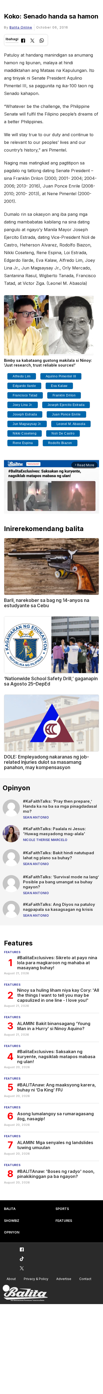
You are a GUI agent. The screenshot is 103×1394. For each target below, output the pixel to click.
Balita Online (21, 27)
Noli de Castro (63, 433)
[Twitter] (32, 41)
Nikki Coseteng (24, 433)
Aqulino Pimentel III (61, 376)
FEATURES (63, 1221)
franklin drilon (64, 395)
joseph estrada (25, 414)
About (11, 1279)
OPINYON (11, 1232)
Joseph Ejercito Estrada (66, 405)
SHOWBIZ (11, 1221)
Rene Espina (23, 443)
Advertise (63, 1279)
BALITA (10, 1209)
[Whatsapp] (42, 41)
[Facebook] (23, 41)
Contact (85, 1279)
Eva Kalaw (59, 386)
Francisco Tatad (25, 395)
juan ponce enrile (66, 414)
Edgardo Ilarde (24, 386)
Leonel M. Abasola (71, 424)
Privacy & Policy (36, 1279)
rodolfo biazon (60, 443)
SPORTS (62, 1209)
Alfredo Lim (22, 376)
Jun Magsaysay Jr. (27, 424)
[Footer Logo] (25, 1293)
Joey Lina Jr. (22, 405)
